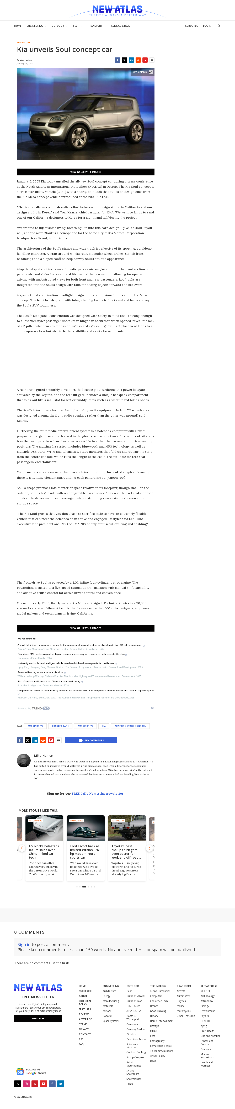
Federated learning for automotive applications (40, 672)
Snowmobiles (133, 1078)
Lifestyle (154, 1025)
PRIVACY (84, 1029)
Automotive (23, 42)
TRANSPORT (95, 25)
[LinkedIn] (131, 60)
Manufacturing (111, 1001)
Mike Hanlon (43, 755)
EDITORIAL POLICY (85, 1002)
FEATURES (85, 1009)
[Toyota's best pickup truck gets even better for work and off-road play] (127, 828)
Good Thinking (158, 1011)
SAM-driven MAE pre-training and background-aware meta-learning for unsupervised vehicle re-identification (71, 654)
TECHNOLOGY (158, 986)
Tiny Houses (133, 1006)
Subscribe (38, 1018)
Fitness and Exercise (207, 1042)
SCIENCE (205, 991)
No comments (94, 740)
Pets (152, 1035)
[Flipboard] (145, 60)
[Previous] (22, 848)
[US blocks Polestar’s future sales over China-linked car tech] (44, 828)
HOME (18, 25)
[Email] (151, 60)
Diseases (206, 1049)
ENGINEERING (35, 25)
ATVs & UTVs (133, 1011)
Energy (106, 996)
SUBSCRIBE (191, 25)
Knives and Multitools (132, 1045)
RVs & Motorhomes (133, 1064)
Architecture (109, 991)
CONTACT (85, 1034)
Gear (129, 991)
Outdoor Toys (134, 1001)
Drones (154, 1006)
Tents (129, 1083)
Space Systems (111, 1020)
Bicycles (181, 1001)
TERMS (83, 1024)
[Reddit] (138, 60)
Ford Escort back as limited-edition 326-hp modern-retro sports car (85, 851)
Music (153, 1030)
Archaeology (208, 996)
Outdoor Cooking (136, 1052)
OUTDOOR (58, 25)
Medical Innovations (207, 1055)
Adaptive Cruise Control (130, 726)
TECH (76, 25)
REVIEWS (84, 1014)
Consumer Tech (159, 1001)
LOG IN (207, 25)
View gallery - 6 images (85, 172)
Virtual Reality (157, 1055)
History (154, 1016)
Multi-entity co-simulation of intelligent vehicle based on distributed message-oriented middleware (66, 663)
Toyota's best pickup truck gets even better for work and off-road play (124, 853)
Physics (205, 1016)
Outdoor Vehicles (136, 996)
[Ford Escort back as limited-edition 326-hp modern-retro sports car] (86, 828)
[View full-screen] (151, 72)
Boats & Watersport (132, 1017)
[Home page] (117, 10)
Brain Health (207, 1030)
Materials (108, 1006)
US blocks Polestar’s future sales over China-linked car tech (44, 851)
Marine (181, 1006)
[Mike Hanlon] (24, 760)
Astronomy (207, 1001)
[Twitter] (124, 60)
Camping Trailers (135, 1029)
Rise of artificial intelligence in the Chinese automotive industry (49, 681)
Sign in (24, 944)
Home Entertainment (161, 1020)
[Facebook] (117, 60)
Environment (208, 1011)
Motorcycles (184, 1011)
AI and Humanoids (160, 991)
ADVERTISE (85, 1019)
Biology (205, 1006)
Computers (156, 996)
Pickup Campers (135, 1057)
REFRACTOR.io (209, 986)
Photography (157, 1040)
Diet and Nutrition (211, 1035)
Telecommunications (161, 1050)
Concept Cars (60, 726)
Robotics (108, 1016)
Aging (204, 1025)
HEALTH (205, 1020)
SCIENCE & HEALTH (122, 25)
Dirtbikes (131, 1034)
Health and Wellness (207, 1064)
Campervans (133, 1024)
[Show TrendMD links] (152, 708)
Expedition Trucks (136, 1039)
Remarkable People (161, 1045)
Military (107, 1011)
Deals (153, 1060)
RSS (81, 1039)
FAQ (81, 1044)
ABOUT (83, 996)
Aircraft (181, 991)
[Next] (149, 848)
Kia (104, 726)
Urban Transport (186, 1016)
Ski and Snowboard (132, 1072)
